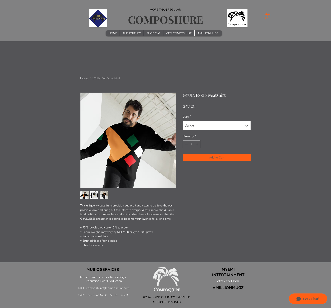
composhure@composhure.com (107, 288)
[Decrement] (185, 144)
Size (187, 116)
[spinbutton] (191, 144)
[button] (267, 16)
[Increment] (197, 144)
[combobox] (217, 126)
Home (84, 78)
